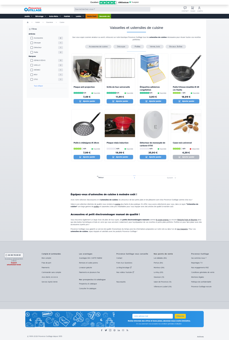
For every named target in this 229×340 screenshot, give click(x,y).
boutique (124, 37)
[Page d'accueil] (28, 22)
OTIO (36, 79)
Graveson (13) (159, 277)
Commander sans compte (51, 272)
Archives (200, 337)
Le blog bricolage (123, 268)
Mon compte (46, 258)
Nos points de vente (163, 254)
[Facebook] (101, 330)
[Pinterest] (114, 330)
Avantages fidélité (90, 258)
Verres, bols (155, 47)
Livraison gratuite (85, 268)
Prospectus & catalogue (88, 284)
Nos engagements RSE (200, 268)
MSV (35, 75)
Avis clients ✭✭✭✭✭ (50, 277)
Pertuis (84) (158, 263)
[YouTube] (123, 330)
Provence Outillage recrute (201, 287)
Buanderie (49, 22)
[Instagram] (110, 330)
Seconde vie (104, 16)
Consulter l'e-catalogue (87, 288)
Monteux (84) (159, 268)
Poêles (137, 47)
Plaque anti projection (84, 87)
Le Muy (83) (158, 272)
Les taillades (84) (160, 258)
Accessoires (38, 38)
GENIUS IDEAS (39, 60)
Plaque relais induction (117, 143)
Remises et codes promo (88, 263)
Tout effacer (38, 86)
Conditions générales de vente (202, 272)
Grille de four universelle (118, 87)
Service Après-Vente (49, 282)
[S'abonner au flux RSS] (127, 330)
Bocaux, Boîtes (175, 47)
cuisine (117, 204)
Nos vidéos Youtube (124, 272)
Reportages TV (197, 263)
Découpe (37, 43)
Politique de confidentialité (201, 282)
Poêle (36, 52)
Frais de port (46, 263)
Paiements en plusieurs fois (89, 272)
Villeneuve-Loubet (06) (163, 287)
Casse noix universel (182, 143)
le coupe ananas (162, 220)
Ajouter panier (89, 101)
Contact (119, 258)
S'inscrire (180, 316)
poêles (96, 206)
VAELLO (37, 65)
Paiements (45, 268)
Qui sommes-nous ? (198, 258)
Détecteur (38, 47)
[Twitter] (106, 330)
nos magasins (182, 229)
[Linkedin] (119, 330)
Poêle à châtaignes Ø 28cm (86, 143)
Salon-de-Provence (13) (162, 282)
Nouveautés (121, 282)
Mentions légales (197, 277)
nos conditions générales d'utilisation (170, 324)
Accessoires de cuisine (98, 47)
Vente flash (91, 16)
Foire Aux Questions (124, 263)
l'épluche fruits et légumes (187, 220)
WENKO (37, 70)
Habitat (37, 22)
